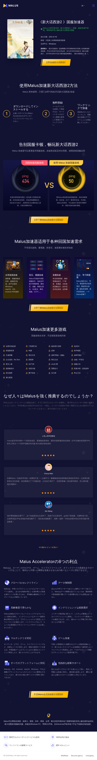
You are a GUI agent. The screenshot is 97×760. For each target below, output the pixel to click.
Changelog (89, 756)
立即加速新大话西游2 (55, 62)
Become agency (77, 756)
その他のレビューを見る (48, 547)
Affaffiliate (64, 756)
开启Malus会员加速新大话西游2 (48, 694)
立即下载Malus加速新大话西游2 (48, 219)
